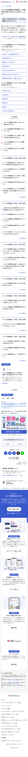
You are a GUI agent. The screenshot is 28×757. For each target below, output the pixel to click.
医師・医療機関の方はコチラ (14, 513)
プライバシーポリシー (10, 49)
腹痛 (12, 398)
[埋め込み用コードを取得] (14, 453)
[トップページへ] (14, 696)
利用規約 (3, 49)
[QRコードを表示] (10, 453)
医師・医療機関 (15, 679)
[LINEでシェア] (22, 453)
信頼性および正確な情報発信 (14, 682)
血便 (8, 398)
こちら (13, 685)
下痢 (3, 398)
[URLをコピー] (5, 453)
